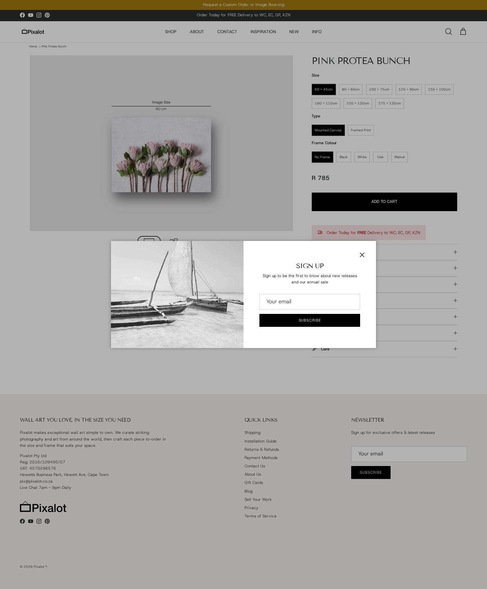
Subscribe (310, 320)
